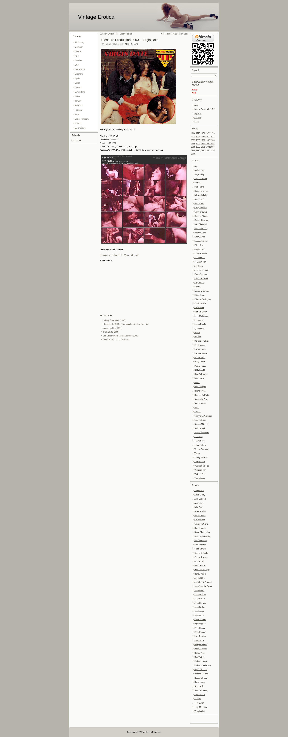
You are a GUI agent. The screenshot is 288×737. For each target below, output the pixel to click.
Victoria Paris (200, 474)
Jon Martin (199, 615)
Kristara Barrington (202, 299)
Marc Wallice (200, 624)
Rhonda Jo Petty (201, 395)
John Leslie (199, 607)
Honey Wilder (200, 574)
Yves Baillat (199, 711)
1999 (193, 154)
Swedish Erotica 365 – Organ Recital (116, 34)
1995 (198, 150)
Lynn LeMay (199, 328)
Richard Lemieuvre (202, 665)
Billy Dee (198, 507)
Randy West (199, 653)
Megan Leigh (200, 349)
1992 (208, 147)
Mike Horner (199, 628)
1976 (203, 137)
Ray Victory (199, 657)
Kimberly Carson (201, 291)
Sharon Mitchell (201, 424)
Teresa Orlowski (201, 449)
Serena (197, 412)
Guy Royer (199, 561)
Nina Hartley (199, 378)
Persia (197, 382)
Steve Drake (199, 694)
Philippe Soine (200, 645)
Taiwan (78, 101)
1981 (203, 140)
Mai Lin (197, 337)
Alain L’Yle (199, 490)
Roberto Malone (201, 674)
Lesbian (197, 118)
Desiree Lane (200, 233)
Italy (77, 56)
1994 (193, 150)
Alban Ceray (199, 495)
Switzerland (80, 92)
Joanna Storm (200, 262)
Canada (78, 87)
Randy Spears (200, 649)
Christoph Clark (201, 524)
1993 (212, 147)
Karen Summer (200, 274)
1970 (198, 133)
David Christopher (202, 532)
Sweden (78, 60)
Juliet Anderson (201, 270)
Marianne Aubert (201, 341)
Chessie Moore (200, 216)
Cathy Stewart (200, 212)
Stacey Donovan (201, 432)
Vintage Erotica (96, 17)
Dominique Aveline (202, 536)
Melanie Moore (200, 353)
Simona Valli (199, 428)
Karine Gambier (201, 278)
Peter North (199, 640)
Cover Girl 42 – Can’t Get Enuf (116, 339)
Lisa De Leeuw (200, 312)
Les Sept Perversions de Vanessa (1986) (120, 336)
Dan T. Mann (200, 528)
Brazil (77, 83)
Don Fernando (200, 540)
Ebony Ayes (199, 237)
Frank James (200, 549)
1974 (193, 137)
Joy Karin (198, 266)
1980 (198, 140)
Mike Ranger (199, 632)
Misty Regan (199, 362)
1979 (193, 140)
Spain (77, 78)
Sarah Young (200, 403)
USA (77, 65)
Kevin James (200, 619)
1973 (212, 133)
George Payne (200, 557)
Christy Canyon (201, 220)
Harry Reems (200, 565)
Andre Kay (199, 503)
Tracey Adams (200, 457)
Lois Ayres (199, 320)
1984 (193, 143)
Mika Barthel (199, 357)
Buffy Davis (199, 199)
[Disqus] (144, 381)
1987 (208, 143)
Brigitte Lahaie (200, 195)
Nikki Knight (199, 370)
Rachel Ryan (200, 391)
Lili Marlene (199, 307)
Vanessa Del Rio (201, 466)
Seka (196, 407)
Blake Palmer (200, 511)
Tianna (197, 453)
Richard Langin (200, 661)
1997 (208, 150)
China (77, 96)
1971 (203, 133)
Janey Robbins (200, 253)
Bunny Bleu (199, 203)
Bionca (197, 183)
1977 (208, 137)
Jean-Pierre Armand (203, 582)
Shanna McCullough (203, 416)
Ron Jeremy (199, 682)
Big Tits (197, 113)
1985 (198, 143)
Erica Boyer (199, 245)
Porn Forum (76, 140)
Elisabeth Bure (200, 241)
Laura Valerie (200, 303)
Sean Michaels (200, 690)
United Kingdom (82, 119)
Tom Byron (199, 703)
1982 (208, 140)
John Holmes (200, 603)
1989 (193, 147)
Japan (77, 114)
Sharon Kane (200, 420)
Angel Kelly (199, 174)
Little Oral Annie (201, 316)
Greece (78, 51)
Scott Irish (198, 686)
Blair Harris (199, 187)
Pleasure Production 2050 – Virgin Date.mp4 (119, 255)
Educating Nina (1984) (112, 328)
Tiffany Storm (200, 445)
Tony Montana (200, 707)
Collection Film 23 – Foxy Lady (174, 34)
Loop (196, 122)
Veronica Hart (200, 470)
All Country (79, 42)
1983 (212, 140)
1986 (203, 143)
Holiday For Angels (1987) (114, 320)
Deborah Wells (200, 228)
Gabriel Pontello (201, 553)
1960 (193, 133)
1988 (212, 143)
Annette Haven (200, 178)
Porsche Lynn (200, 387)
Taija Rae (198, 436)
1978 (212, 137)
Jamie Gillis (199, 578)
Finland (78, 123)
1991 (203, 147)
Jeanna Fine (199, 258)
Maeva (197, 333)
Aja (195, 166)
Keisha (197, 287)
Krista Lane (199, 295)
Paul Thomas (200, 636)
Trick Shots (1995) (111, 332)
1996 (203, 150)
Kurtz (136, 44)
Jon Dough (199, 611)
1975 (198, 137)
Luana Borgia (200, 324)
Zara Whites (199, 478)
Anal (196, 105)
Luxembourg (80, 128)
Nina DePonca (200, 374)
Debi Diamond (200, 224)
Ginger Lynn (199, 249)
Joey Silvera (199, 599)
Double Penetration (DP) (204, 109)
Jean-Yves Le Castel (203, 586)
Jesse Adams (200, 595)
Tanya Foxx (199, 441)
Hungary (78, 110)
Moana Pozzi (200, 366)
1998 (212, 150)
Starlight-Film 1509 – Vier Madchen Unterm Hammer (125, 324)
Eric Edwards (200, 545)
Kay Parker (199, 283)
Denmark (79, 74)
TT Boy (197, 699)
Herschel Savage (201, 570)
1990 (198, 147)
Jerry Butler (199, 590)
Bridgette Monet (201, 191)
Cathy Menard (200, 208)
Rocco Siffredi (200, 678)
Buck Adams (200, 515)
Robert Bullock (200, 669)
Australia (78, 105)
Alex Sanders (200, 499)
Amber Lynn (199, 170)
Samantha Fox (200, 399)
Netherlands (80, 69)
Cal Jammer (199, 520)
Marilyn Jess (200, 345)
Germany (79, 47)
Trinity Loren (199, 462)
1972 (208, 133)
